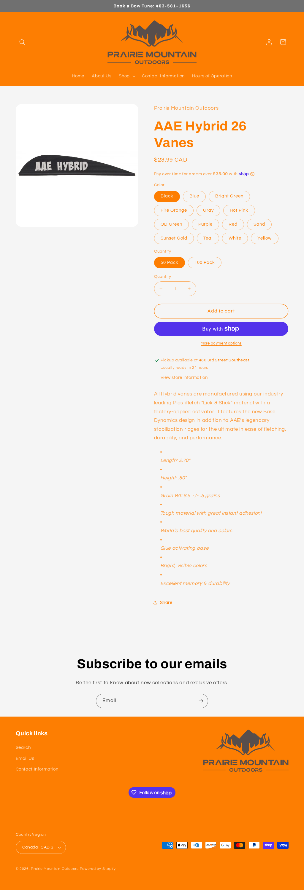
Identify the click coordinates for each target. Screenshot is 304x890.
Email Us (25, 758)
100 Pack (204, 262)
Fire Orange (174, 210)
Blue (194, 196)
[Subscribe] (201, 701)
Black (167, 196)
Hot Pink (239, 210)
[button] (22, 42)
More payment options (221, 343)
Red (233, 224)
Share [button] (166, 602)
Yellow (264, 238)
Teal (208, 238)
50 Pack (169, 262)
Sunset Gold (174, 238)
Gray (208, 210)
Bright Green (229, 196)
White (235, 238)
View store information (184, 377)
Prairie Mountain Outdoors (54, 868)
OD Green (171, 224)
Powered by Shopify (98, 868)
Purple (205, 224)
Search (23, 747)
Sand (259, 224)
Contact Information (37, 769)
